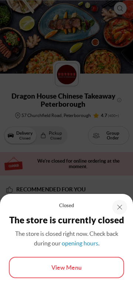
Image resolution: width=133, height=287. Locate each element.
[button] (119, 207)
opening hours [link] (80, 243)
